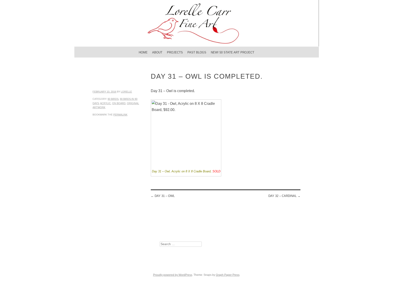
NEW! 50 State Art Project (232, 52)
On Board (119, 103)
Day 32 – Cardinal (284, 196)
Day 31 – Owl (163, 196)
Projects (175, 52)
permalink (120, 114)
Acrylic (105, 103)
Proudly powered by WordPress (172, 274)
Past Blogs (196, 52)
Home (143, 52)
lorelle (126, 91)
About (157, 52)
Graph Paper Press (227, 274)
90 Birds (113, 99)
